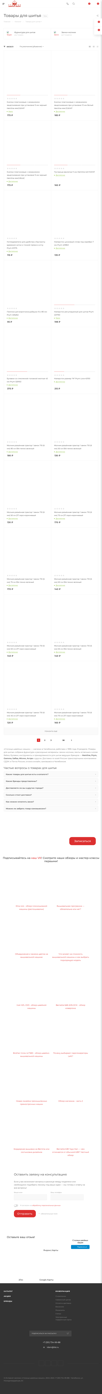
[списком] (93, 46)
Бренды (8, 1301)
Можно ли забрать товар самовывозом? (26, 808)
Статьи (58, 1314)
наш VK (36, 857)
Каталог (8, 1291)
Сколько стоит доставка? (19, 795)
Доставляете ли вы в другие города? (24, 788)
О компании (60, 1296)
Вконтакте (41, 1363)
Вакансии (59, 1307)
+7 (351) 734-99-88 (51, 1342)
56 (63, 740)
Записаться (82, 841)
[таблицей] (97, 46)
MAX (60, 1363)
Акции (7, 1296)
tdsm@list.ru (53, 1347)
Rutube (54, 1363)
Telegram (48, 1363)
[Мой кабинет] (79, 4)
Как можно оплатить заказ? (20, 802)
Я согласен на (40, 1205)
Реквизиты (60, 1310)
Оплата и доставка (63, 1303)
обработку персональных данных (46, 1205)
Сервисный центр (63, 1300)
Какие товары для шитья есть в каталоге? (27, 774)
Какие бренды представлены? (21, 781)
